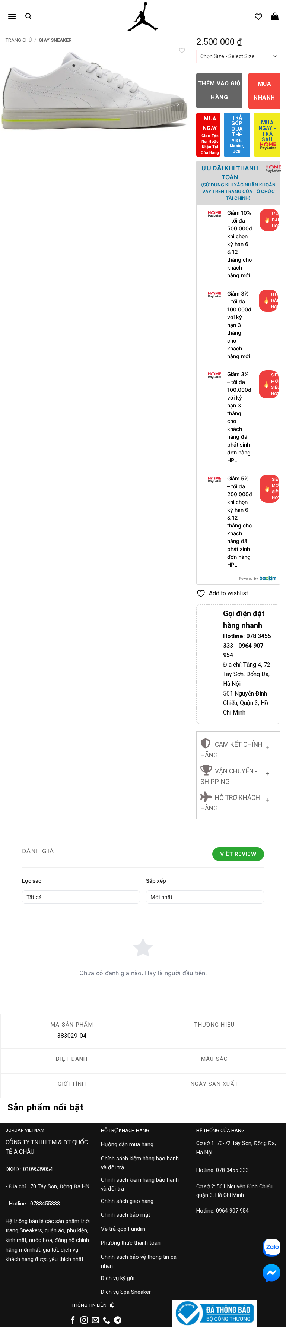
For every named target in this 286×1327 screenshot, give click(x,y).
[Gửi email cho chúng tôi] (95, 1321)
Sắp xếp (156, 880)
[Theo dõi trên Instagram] (84, 1321)
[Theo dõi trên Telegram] (117, 1321)
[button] (12, 16)
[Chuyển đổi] (267, 746)
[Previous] (13, 104)
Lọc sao (32, 880)
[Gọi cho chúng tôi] (106, 1321)
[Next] (177, 104)
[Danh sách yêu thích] (258, 16)
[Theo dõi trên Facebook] (73, 1321)
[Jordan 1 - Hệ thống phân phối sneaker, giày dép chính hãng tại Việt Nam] (143, 17)
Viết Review (238, 854)
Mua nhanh (264, 91)
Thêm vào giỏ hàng (219, 90)
